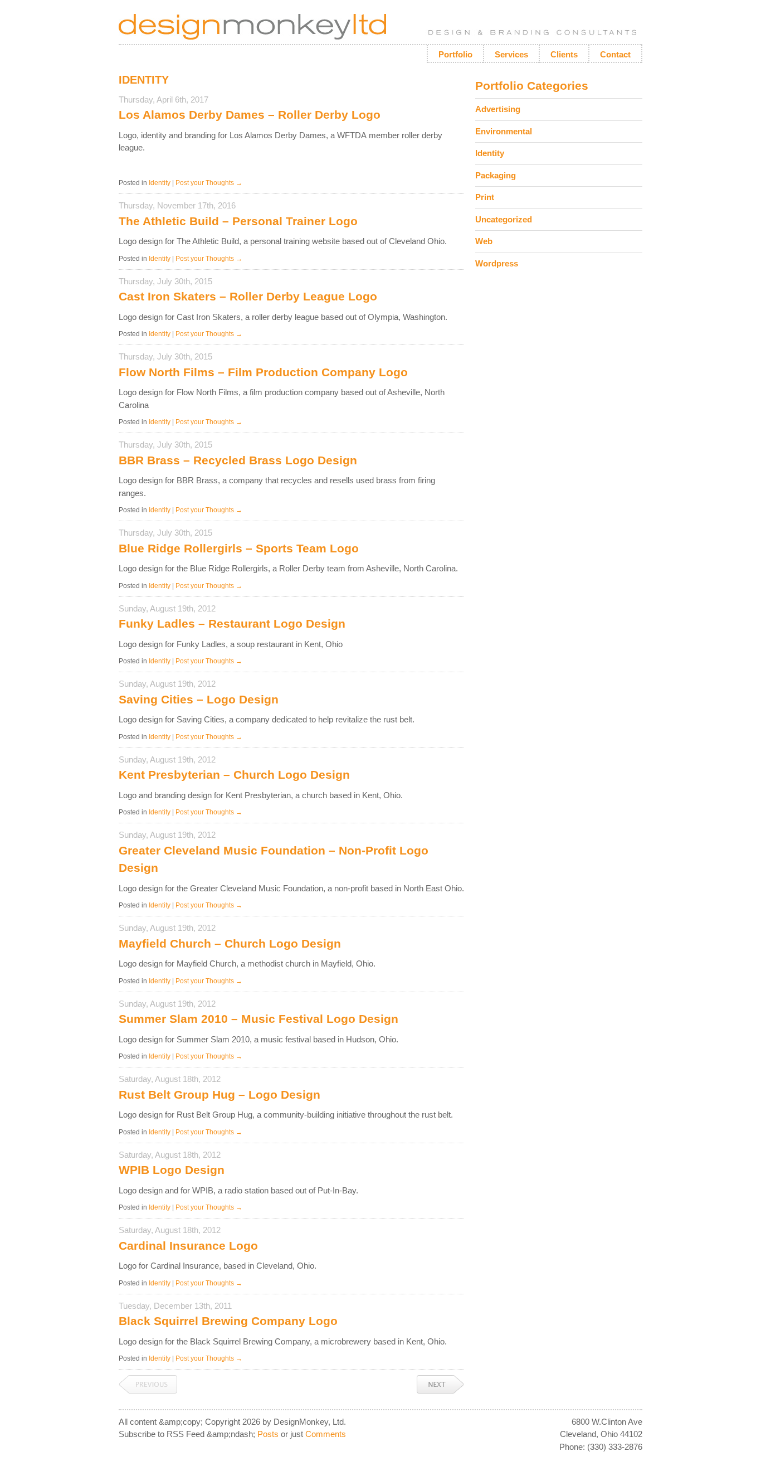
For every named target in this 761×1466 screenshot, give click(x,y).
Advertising (497, 109)
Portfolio (455, 54)
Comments (325, 1434)
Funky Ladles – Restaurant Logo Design (232, 623)
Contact (615, 54)
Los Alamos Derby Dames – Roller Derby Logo (249, 114)
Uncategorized (503, 219)
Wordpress (496, 263)
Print (484, 197)
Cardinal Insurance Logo (188, 1245)
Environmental (503, 131)
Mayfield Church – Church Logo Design (230, 943)
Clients (564, 54)
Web (483, 241)
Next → (440, 1384)
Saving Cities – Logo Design (199, 699)
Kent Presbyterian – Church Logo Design (234, 774)
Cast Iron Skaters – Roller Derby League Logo (248, 296)
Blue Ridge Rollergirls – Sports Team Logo (239, 548)
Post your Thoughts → (208, 183)
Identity (159, 183)
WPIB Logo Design (172, 1169)
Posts (268, 1434)
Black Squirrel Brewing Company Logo (228, 1320)
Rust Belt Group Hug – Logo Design (219, 1094)
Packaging (495, 175)
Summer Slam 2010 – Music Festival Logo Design (258, 1018)
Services (511, 54)
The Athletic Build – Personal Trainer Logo (238, 221)
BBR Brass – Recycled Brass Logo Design (238, 460)
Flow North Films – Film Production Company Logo (263, 372)
